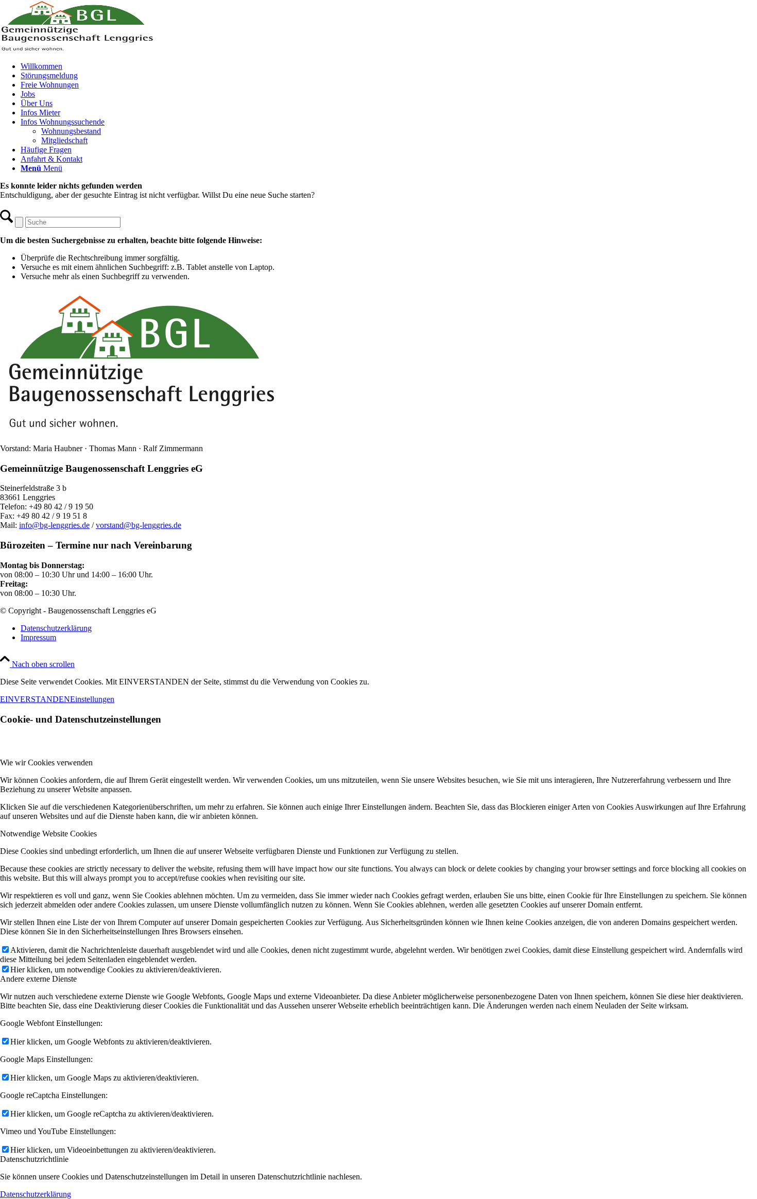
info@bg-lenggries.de (54, 525)
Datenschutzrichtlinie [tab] (34, 1159)
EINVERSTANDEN (35, 699)
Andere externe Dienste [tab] (38, 978)
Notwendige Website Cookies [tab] (48, 833)
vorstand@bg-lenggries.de (138, 525)
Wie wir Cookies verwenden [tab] (46, 762)
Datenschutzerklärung (35, 1194)
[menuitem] (389, 66)
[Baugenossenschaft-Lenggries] (77, 48)
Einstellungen (92, 699)
